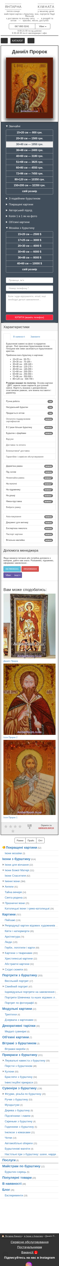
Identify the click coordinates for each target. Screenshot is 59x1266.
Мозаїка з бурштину (22, 228)
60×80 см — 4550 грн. (29, 167)
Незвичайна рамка (29, 478)
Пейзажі (10, 920)
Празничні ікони (15, 903)
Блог (6, 1189)
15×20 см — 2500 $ (29, 234)
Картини (9, 914)
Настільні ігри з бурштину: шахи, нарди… (32, 1154)
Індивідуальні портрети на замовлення (29, 991)
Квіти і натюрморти (17, 931)
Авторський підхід (20, 210)
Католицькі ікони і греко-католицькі (27, 908)
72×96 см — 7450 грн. (29, 173)
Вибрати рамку (13, 507)
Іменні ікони (12, 881)
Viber (42, 26)
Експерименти (14, 1195)
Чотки (8, 1137)
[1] (5, 826)
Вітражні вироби (15, 1049)
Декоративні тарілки (18, 1025)
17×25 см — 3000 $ (29, 240)
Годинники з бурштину (19, 1126)
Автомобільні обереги (19, 1143)
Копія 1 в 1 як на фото (23, 216)
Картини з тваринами (18, 953)
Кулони (9, 1071)
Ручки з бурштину (16, 1099)
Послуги (9, 1160)
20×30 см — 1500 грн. (29, 138)
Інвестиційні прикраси (19, 1082)
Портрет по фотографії (19, 1002)
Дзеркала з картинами (19, 1019)
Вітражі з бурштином (19, 1043)
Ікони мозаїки (13, 853)
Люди (8, 942)
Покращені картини (21, 204)
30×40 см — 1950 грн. (29, 144)
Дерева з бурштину (17, 1110)
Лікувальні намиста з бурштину (25, 1060)
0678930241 (12, 569)
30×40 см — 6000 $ (29, 251)
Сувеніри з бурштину (19, 1088)
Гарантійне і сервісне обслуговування (25, 456)
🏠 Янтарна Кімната (12, 1236)
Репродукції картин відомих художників (30, 925)
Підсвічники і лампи (17, 1115)
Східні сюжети (14, 969)
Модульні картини (17, 1008)
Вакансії (29, 1252)
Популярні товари (17, 1177)
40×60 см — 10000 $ (29, 263)
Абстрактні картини (17, 964)
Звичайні (14, 126)
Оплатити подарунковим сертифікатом (29, 420)
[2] (10, 826)
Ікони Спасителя (15, 875)
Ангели (9, 886)
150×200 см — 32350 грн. (29, 185)
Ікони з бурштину (16, 859)
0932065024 (30, 569)
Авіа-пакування (29, 516)
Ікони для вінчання (17, 864)
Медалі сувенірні (15, 1031)
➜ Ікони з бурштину (33, 1236)
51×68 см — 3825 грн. (29, 162)
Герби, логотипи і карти (20, 947)
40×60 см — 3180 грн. (29, 156)
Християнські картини (19, 958)
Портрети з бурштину (19, 975)
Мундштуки (12, 1104)
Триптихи (11, 1014)
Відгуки (10, 439)
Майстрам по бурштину (21, 1166)
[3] (15, 826)
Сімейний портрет (16, 986)
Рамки (20, 840)
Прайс (31, 840)
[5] (12, 831)
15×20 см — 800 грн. (29, 132)
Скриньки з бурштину (18, 1121)
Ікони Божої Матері (17, 870)
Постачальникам (29, 1247)
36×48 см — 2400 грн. (29, 150)
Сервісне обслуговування (30, 1242)
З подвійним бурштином (24, 198)
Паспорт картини (29, 534)
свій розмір (29, 191)
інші (16, 575)
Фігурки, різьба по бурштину (23, 1093)
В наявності (12, 1183)
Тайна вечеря (13, 892)
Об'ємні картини (19, 222)
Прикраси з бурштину (19, 1055)
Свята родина (13, 897)
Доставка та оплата (16, 445)
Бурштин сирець (15, 1171)
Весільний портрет (17, 981)
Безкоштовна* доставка (18, 451)
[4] (20, 826)
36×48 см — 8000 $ (29, 257)
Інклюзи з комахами (17, 1132)
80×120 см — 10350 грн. (30, 179)
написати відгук (46, 828)
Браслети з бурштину (19, 1076)
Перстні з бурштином (18, 1066)
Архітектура (12, 936)
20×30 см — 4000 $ (29, 245)
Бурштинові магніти (17, 1148)
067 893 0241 (22, 26)
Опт (40, 840)
